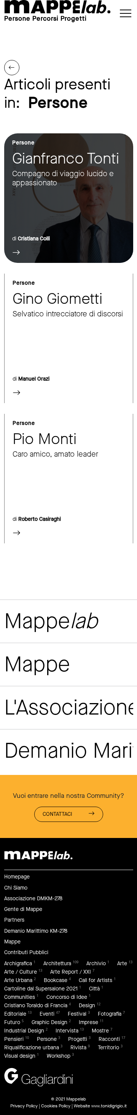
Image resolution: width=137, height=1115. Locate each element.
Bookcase (55, 980)
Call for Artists (95, 980)
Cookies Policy (55, 1106)
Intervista (67, 1030)
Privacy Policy (24, 1106)
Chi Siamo (15, 887)
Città (94, 988)
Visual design (19, 1056)
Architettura (57, 963)
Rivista (78, 1047)
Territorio (108, 1047)
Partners (14, 920)
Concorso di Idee (66, 997)
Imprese (88, 1022)
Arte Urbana (18, 980)
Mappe (12, 941)
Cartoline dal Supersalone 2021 (41, 988)
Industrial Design (24, 1030)
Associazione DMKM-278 (33, 898)
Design (87, 1005)
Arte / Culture (20, 972)
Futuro (12, 1022)
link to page (57, 6)
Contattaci (57, 814)
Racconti (109, 1039)
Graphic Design (49, 1022)
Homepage (17, 876)
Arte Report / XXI (70, 972)
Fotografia (109, 1014)
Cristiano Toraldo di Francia (35, 1005)
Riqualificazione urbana (31, 1047)
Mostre (100, 1030)
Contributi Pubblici (26, 952)
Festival (77, 1014)
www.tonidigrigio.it (109, 1106)
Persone (47, 1039)
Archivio (96, 963)
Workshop (58, 1056)
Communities (19, 997)
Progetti (77, 1039)
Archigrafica (18, 963)
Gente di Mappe (23, 909)
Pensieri (14, 1039)
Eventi (47, 1014)
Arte (122, 963)
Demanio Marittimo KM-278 (35, 931)
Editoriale (15, 1014)
